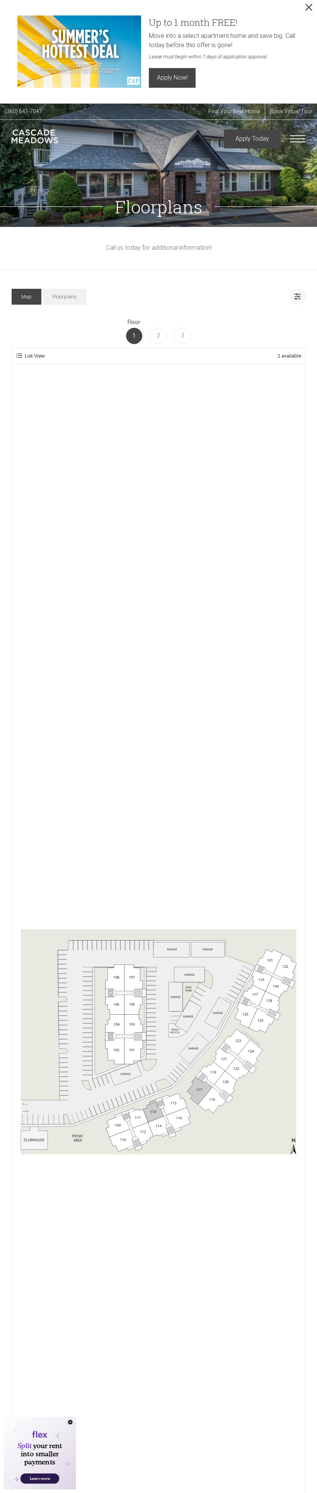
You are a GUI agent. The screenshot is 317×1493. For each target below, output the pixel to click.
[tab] (26, 297)
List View (35, 356)
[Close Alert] (309, 9)
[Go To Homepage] (35, 139)
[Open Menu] (297, 138)
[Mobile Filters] (297, 296)
